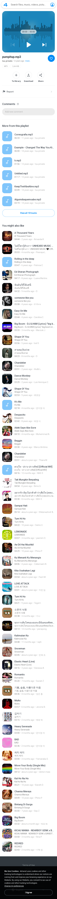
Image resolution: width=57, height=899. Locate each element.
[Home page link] (5, 4)
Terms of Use (28, 865)
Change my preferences (14, 886)
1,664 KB (15, 66)
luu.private (7, 61)
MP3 (6, 66)
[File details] (28, 136)
